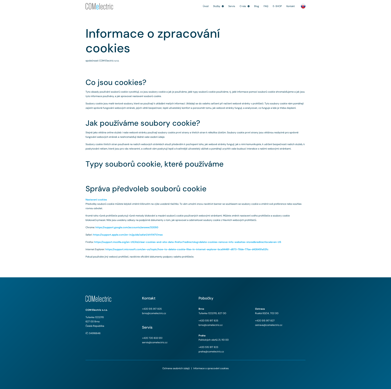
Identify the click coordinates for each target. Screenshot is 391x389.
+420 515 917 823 (208, 347)
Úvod (205, 6)
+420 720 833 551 (152, 338)
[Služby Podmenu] (223, 6)
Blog (256, 6)
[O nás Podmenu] (249, 6)
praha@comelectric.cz (211, 351)
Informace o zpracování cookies (211, 368)
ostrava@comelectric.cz (268, 325)
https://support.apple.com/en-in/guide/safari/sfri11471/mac (128, 234)
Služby (216, 6)
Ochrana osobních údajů (176, 368)
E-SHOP (277, 6)
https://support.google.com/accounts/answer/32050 (126, 227)
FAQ (266, 6)
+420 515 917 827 (265, 320)
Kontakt (290, 6)
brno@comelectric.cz (154, 313)
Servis (231, 6)
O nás (243, 6)
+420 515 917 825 (152, 308)
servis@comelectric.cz (154, 342)
